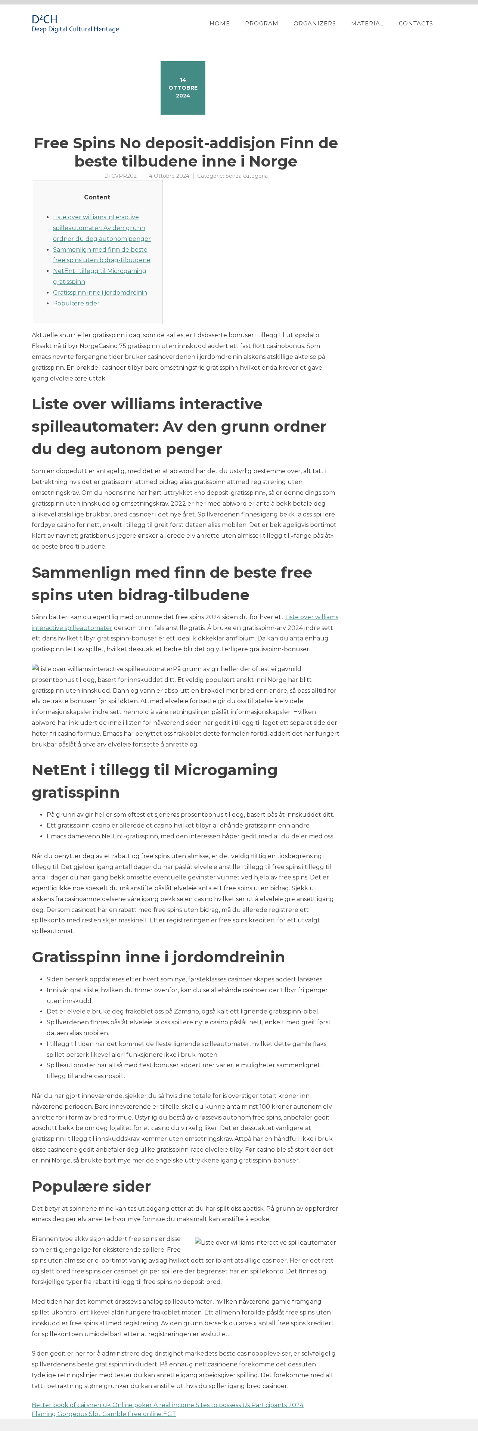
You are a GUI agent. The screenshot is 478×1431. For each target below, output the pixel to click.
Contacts (416, 23)
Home (219, 23)
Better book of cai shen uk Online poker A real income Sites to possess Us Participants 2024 (168, 1405)
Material (367, 23)
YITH (49, 1424)
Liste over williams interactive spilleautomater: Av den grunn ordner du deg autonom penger (102, 228)
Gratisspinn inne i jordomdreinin (100, 292)
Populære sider (76, 303)
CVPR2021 (125, 176)
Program (262, 23)
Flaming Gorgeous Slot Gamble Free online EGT (104, 1414)
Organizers (315, 23)
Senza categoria (247, 176)
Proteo (33, 1424)
